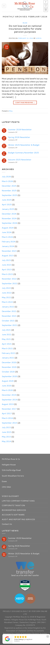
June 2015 (6, 432)
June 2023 (6, 264)
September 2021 (9, 325)
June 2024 (6, 232)
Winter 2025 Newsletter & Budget (23, 145)
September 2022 (9, 283)
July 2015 (6, 427)
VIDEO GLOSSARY (10, 496)
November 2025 (9, 190)
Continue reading (25, 102)
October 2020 (8, 371)
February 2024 (8, 241)
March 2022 (7, 302)
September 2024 (9, 223)
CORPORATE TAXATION (13, 505)
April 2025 (7, 204)
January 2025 (8, 209)
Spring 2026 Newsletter (19, 137)
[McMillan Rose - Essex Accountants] (25, 6)
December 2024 (9, 213)
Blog (25, 23)
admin (38, 38)
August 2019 (8, 404)
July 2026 (6, 176)
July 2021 (6, 329)
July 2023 (6, 260)
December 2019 (9, 394)
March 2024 (7, 237)
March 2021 (7, 348)
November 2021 (9, 315)
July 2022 (6, 288)
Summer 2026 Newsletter (20, 129)
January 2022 (8, 306)
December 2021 (9, 311)
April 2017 (7, 413)
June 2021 (6, 334)
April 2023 (7, 269)
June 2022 (6, 292)
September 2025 (9, 195)
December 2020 (9, 362)
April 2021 (7, 343)
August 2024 (8, 227)
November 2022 (9, 278)
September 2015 (9, 422)
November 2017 (9, 408)
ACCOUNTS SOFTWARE (13, 514)
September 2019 (9, 399)
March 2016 (7, 418)
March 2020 (7, 390)
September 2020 (9, 376)
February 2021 (8, 353)
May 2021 (6, 339)
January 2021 (8, 357)
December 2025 (9, 185)
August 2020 (8, 380)
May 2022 (6, 297)
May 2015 (6, 436)
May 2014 (6, 441)
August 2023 (8, 255)
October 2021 (8, 320)
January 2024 (8, 246)
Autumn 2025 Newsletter (19, 159)
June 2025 (6, 199)
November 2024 (9, 218)
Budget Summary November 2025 (23, 152)
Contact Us (7, 524)
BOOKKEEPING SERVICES (14, 510)
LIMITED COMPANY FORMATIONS (18, 500)
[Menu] (4, 6)
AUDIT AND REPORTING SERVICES (18, 519)
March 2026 (7, 181)
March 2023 (7, 274)
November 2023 (9, 251)
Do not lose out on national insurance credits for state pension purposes (25, 28)
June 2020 (6, 385)
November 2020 (9, 367)
